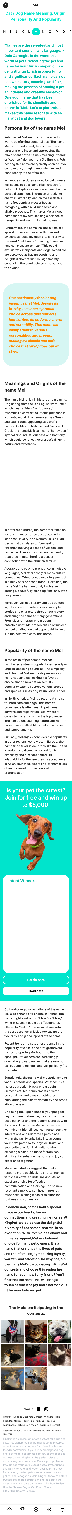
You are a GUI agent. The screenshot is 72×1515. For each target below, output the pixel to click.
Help (57, 1416)
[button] (5, 5)
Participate (36, 980)
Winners (48, 1416)
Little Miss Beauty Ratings (19, 1490)
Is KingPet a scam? (28, 1425)
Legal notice (9, 1425)
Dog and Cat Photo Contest (27, 1416)
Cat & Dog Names (12, 1420)
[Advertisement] (36, 487)
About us (44, 1425)
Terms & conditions (34, 1420)
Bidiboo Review (55, 1483)
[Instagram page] (46, 1409)
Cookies (50, 1420)
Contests (36, 991)
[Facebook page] (38, 1409)
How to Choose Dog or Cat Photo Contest (28, 1487)
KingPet (7, 1416)
